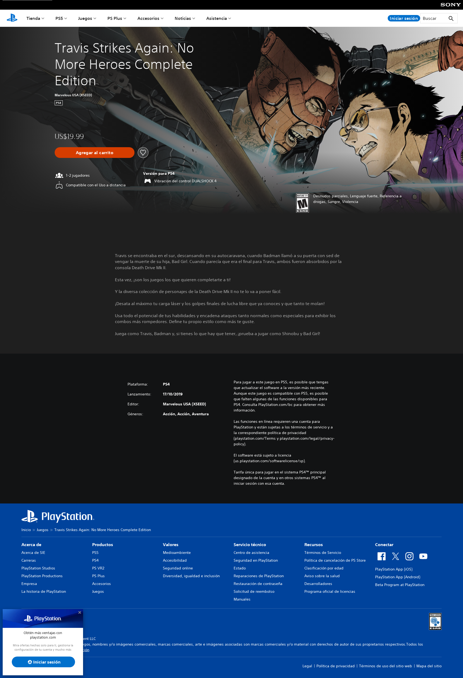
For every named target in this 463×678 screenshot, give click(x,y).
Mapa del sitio (429, 666)
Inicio (26, 529)
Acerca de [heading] (31, 544)
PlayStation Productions (42, 575)
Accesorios (148, 18)
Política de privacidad (335, 666)
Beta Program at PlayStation (399, 584)
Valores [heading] (170, 544)
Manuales (242, 599)
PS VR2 (98, 568)
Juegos (85, 18)
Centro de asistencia (251, 552)
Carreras (28, 560)
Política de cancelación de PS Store (335, 560)
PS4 (95, 560)
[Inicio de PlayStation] (12, 18)
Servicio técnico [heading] (250, 544)
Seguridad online (178, 568)
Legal (307, 666)
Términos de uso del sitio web (385, 666)
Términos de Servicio (322, 552)
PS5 (59, 18)
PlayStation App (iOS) (393, 569)
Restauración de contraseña (258, 583)
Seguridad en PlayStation (256, 560)
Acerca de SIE (33, 552)
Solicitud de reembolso (254, 591)
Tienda (33, 18)
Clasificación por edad (323, 568)
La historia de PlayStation (43, 591)
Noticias (183, 18)
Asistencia (216, 18)
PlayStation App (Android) (397, 577)
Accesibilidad (175, 560)
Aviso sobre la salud (322, 575)
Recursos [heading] (313, 544)
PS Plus (114, 18)
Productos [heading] (102, 544)
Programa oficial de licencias (329, 591)
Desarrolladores (318, 583)
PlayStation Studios (38, 568)
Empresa (29, 583)
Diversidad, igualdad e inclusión (191, 575)
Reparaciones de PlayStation (259, 575)
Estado (240, 568)
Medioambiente (177, 552)
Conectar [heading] (384, 544)
